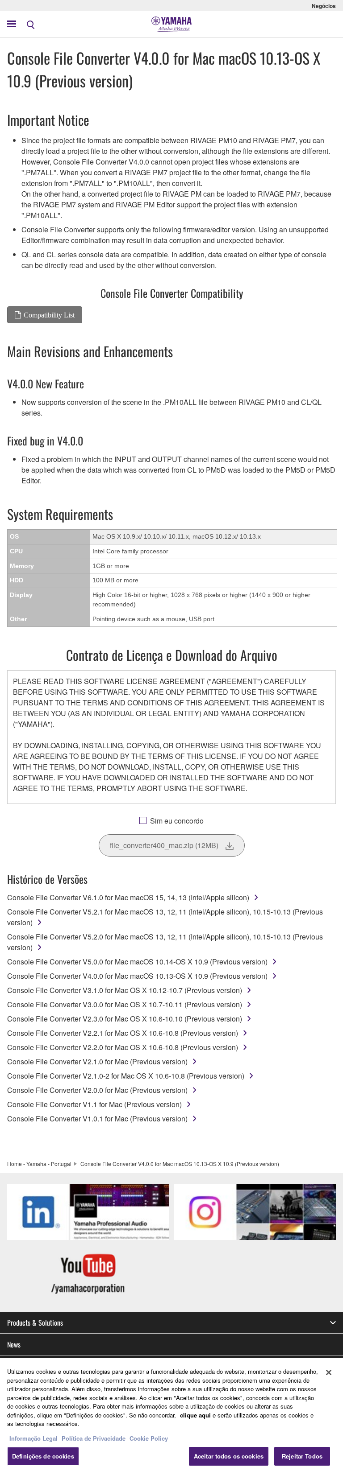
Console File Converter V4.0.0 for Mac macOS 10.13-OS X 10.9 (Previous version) (137, 976)
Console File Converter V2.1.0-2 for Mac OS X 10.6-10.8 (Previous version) (125, 1076)
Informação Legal (33, 1438)
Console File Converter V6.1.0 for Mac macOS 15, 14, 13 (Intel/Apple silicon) (128, 897)
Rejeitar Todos (302, 1456)
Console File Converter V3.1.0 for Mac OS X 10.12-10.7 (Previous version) (124, 990)
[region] (171, 1416)
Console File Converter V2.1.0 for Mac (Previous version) (97, 1061)
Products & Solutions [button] (35, 1322)
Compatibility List (49, 314)
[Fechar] (329, 1372)
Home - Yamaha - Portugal (39, 1163)
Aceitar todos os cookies (229, 1456)
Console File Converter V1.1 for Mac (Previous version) (94, 1104)
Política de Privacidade (93, 1438)
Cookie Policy (149, 1438)
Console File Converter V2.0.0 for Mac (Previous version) (97, 1090)
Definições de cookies (43, 1456)
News (14, 1344)
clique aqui (195, 1415)
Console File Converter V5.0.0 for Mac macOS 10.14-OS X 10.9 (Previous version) (137, 961)
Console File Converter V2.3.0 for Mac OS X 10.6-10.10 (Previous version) (124, 1019)
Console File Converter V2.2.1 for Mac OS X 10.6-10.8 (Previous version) (122, 1033)
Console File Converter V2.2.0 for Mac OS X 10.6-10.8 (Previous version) (122, 1047)
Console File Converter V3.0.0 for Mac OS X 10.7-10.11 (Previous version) (124, 1004)
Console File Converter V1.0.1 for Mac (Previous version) (97, 1118)
